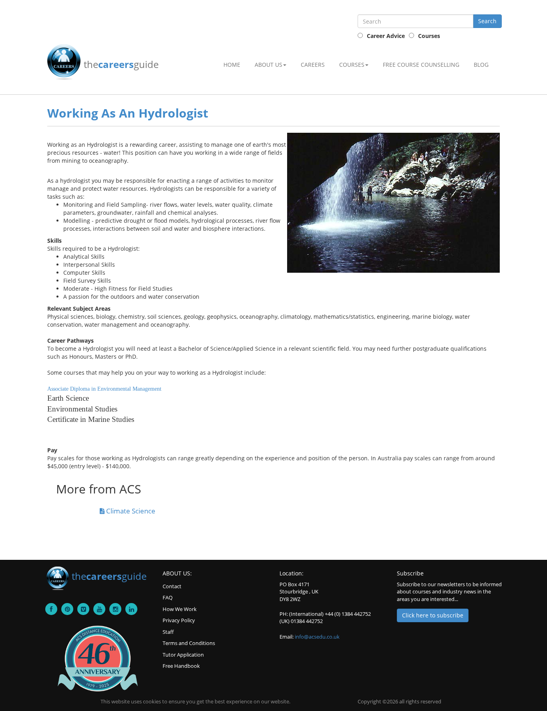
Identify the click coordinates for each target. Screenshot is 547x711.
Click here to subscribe (432, 615)
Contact (172, 586)
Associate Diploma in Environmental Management (104, 389)
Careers (313, 64)
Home (231, 64)
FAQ (168, 597)
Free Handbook (181, 665)
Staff (168, 631)
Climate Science (130, 510)
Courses (429, 36)
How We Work (180, 609)
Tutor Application (183, 654)
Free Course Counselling (421, 64)
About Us (268, 64)
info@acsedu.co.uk (317, 636)
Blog (481, 64)
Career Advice (386, 36)
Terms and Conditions (189, 643)
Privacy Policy (179, 620)
